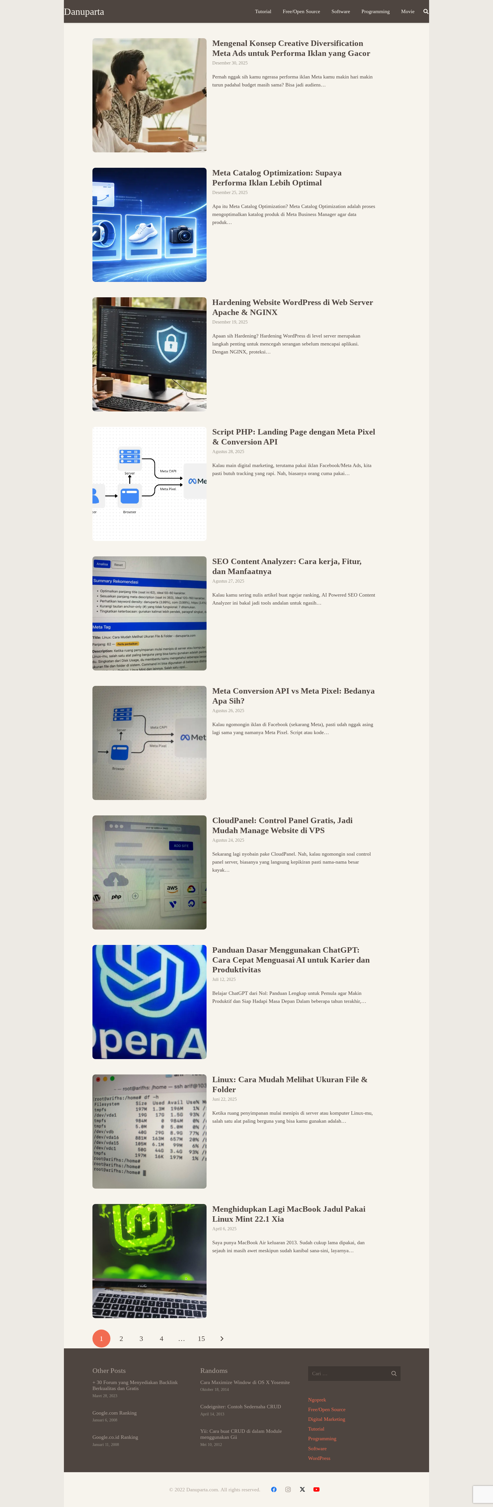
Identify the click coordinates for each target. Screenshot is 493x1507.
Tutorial (316, 1429)
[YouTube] (317, 1489)
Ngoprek (317, 1400)
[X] (302, 1489)
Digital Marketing (326, 1419)
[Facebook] (274, 1489)
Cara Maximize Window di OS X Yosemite (245, 1382)
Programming (322, 1438)
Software (317, 1448)
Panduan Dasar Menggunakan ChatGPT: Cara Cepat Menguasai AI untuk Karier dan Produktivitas (291, 959)
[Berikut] (222, 1339)
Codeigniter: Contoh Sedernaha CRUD (240, 1406)
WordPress (319, 1458)
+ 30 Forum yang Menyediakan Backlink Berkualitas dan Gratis (135, 1385)
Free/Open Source (326, 1409)
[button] (426, 11)
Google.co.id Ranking (115, 1437)
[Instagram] (288, 1489)
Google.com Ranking (114, 1413)
